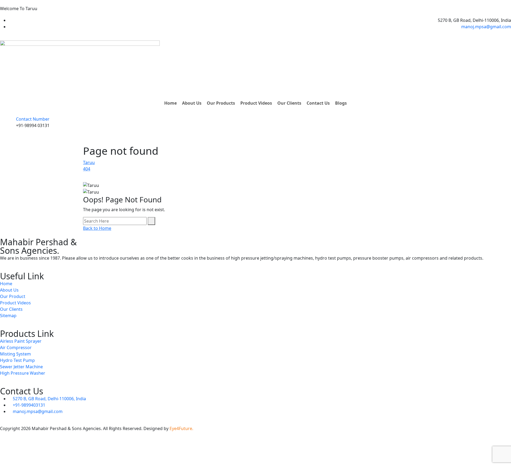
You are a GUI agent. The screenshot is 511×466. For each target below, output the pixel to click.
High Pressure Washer (22, 373)
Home (170, 103)
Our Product (12, 296)
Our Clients (289, 103)
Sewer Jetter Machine (21, 367)
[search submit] (151, 221)
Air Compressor (16, 347)
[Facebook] (6, 449)
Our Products (221, 103)
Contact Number (33, 119)
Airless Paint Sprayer (21, 341)
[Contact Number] (6, 124)
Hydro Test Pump (17, 360)
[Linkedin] (21, 449)
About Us (191, 103)
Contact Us (318, 103)
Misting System (15, 354)
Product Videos (256, 103)
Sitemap (8, 315)
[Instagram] (49, 449)
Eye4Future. (181, 428)
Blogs (341, 103)
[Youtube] (35, 449)
